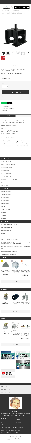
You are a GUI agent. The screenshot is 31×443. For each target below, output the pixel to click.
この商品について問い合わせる (8, 108)
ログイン (3, 422)
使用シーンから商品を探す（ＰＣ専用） (10, 239)
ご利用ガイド (4, 233)
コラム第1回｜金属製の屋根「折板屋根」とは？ (11, 224)
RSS (14, 432)
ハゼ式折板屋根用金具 (8, 65)
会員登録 (18, 419)
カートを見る (19, 422)
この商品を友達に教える (6, 106)
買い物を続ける (5, 110)
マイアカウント (4, 418)
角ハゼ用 (14, 65)
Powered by (8, 439)
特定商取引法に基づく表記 (6, 97)
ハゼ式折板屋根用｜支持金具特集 (8, 254)
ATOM (17, 432)
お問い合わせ (4, 424)
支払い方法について (9, 427)
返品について (4, 96)
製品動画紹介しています (6, 230)
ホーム (2, 65)
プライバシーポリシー (6, 432)
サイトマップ (4, 236)
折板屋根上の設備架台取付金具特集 (9, 251)
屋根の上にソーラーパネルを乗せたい (8, 69)
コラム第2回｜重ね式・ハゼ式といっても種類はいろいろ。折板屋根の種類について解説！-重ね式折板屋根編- (15, 243)
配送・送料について (19, 427)
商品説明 (8, 115)
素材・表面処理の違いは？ (7, 227)
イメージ (23, 115)
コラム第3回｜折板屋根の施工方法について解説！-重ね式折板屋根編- (15, 247)
